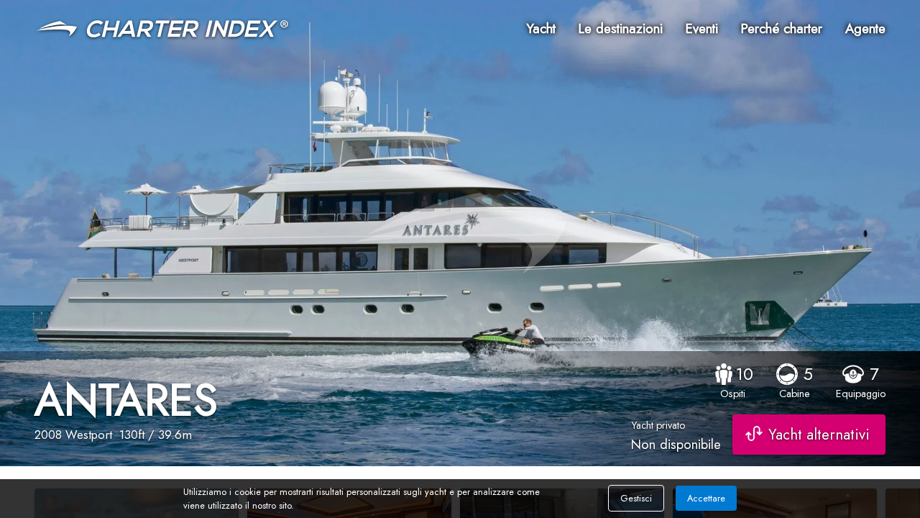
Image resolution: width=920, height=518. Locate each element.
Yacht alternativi (819, 434)
